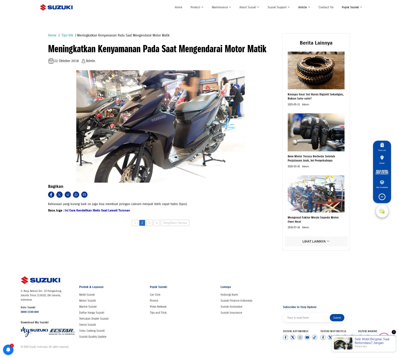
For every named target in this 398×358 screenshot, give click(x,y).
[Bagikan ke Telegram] (68, 195)
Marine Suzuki (88, 306)
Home (178, 7)
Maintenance (220, 7)
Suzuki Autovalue (231, 306)
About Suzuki (248, 7)
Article (303, 7)
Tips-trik (67, 35)
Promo (154, 300)
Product (196, 7)
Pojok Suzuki (351, 7)
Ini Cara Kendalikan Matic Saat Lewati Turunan (97, 210)
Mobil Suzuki (87, 294)
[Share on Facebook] (51, 195)
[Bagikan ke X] (59, 195)
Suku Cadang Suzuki (92, 331)
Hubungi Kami (229, 294)
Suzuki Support (278, 7)
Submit (337, 317)
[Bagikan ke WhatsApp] (76, 195)
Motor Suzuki (87, 300)
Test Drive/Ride (382, 187)
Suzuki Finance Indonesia (236, 300)
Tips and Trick (158, 312)
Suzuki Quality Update (92, 337)
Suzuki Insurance (231, 312)
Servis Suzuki (87, 324)
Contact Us (326, 7)
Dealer (382, 163)
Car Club (155, 294)
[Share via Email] (84, 195)
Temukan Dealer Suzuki (93, 318)
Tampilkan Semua (175, 223)
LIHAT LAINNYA (314, 241)
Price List (382, 150)
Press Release (158, 306)
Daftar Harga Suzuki (91, 312)
